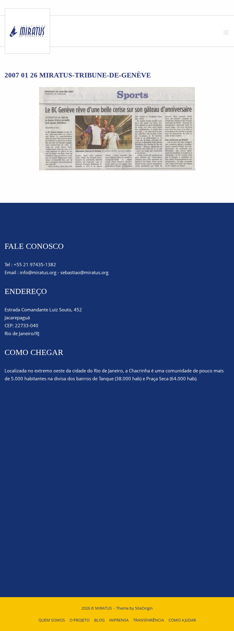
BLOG (99, 620)
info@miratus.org (38, 272)
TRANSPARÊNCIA (148, 620)
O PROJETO (79, 620)
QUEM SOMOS (51, 620)
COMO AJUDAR (182, 620)
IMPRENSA (119, 620)
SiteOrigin (144, 608)
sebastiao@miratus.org (84, 272)
